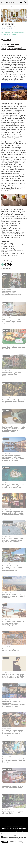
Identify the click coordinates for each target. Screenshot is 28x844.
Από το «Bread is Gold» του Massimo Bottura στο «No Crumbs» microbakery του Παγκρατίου (12, 826)
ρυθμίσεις (19, 839)
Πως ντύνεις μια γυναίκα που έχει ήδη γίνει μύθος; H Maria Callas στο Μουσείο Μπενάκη (13, 676)
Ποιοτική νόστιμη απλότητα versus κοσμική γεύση (12, 649)
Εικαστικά (5, 657)
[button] (21, 2)
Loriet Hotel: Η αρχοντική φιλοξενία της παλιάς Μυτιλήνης (11, 374)
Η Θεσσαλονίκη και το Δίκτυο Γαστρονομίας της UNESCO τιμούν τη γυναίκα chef (13, 540)
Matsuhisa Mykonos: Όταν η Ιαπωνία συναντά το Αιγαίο (12, 787)
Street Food (6, 330)
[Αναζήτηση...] (25, 2)
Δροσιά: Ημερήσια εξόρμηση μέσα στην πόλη (12, 812)
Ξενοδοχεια (6, 356)
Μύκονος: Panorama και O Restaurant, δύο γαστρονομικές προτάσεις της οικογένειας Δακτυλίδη (13, 704)
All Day (5, 274)
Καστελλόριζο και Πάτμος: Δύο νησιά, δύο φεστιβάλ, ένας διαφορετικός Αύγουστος (13, 486)
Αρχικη (3, 7)
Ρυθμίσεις (20, 841)
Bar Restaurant (7, 383)
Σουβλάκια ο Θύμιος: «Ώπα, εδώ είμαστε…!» (13, 348)
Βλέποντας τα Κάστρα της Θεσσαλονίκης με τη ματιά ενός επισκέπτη (14, 596)
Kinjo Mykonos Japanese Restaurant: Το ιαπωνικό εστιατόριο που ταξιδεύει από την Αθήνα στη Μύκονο (13, 458)
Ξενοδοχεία (6, 742)
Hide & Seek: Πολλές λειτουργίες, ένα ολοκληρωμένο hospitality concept (12, 293)
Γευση (4, 494)
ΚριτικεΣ (8, 7)
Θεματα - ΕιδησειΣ (7, 522)
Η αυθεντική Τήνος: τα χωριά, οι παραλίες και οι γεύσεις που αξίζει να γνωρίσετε (14, 623)
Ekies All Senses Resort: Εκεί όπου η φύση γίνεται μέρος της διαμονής (13, 760)
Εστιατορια (6, 439)
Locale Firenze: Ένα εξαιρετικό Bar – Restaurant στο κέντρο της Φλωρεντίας (13, 401)
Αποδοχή (5, 841)
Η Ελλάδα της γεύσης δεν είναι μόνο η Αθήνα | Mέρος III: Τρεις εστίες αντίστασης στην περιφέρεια (13, 732)
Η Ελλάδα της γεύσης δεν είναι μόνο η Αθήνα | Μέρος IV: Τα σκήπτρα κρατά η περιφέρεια (13, 513)
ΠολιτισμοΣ (6, 410)
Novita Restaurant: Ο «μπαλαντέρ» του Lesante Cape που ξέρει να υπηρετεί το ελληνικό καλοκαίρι (13, 568)
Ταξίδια (5, 605)
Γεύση (4, 713)
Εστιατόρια (6, 549)
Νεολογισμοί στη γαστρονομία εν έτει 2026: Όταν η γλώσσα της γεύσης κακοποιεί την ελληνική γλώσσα (13, 429)
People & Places (7, 577)
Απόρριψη (12, 841)
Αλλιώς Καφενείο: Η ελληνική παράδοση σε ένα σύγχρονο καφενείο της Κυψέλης (13, 321)
